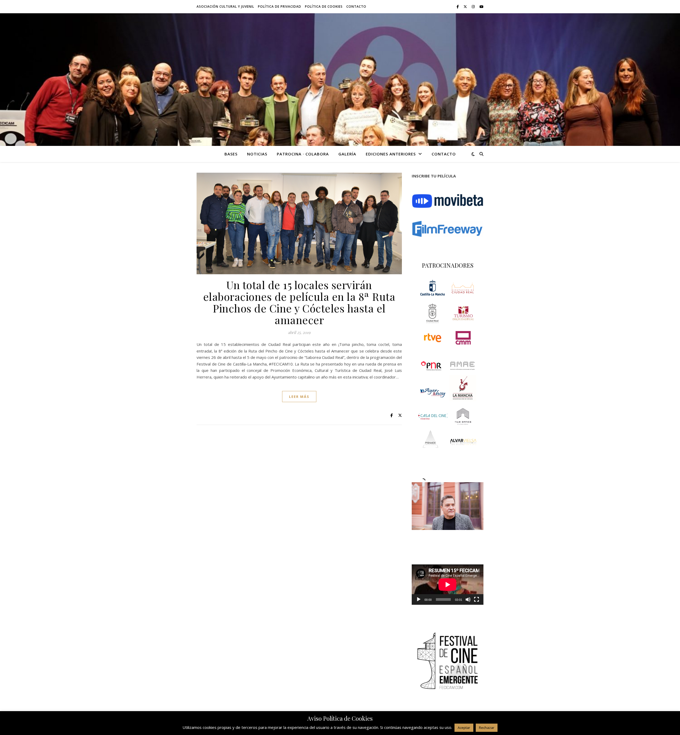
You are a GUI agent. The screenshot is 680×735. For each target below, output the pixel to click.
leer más (299, 396)
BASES (230, 153)
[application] (447, 584)
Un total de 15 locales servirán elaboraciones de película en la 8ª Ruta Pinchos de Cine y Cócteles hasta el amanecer (299, 302)
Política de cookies (324, 6)
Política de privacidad (279, 6)
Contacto (356, 6)
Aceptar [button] (464, 727)
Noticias (257, 153)
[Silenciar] (468, 599)
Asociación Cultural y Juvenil (225, 6)
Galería (347, 153)
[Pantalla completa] (476, 599)
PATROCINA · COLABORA (303, 153)
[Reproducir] (418, 599)
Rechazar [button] (486, 727)
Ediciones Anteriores (391, 153)
